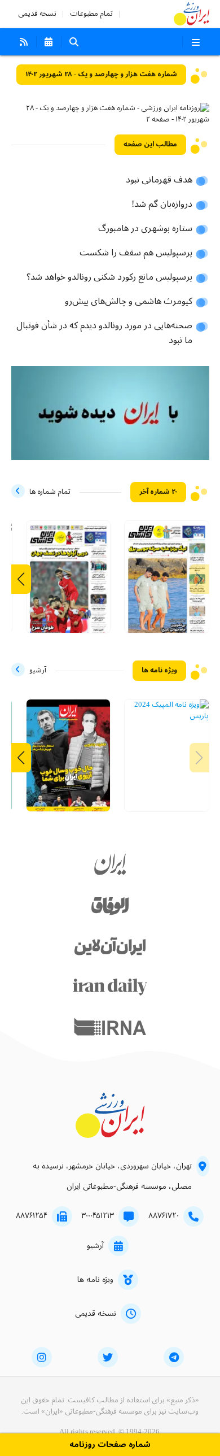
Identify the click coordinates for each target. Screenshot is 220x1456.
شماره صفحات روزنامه (110, 1445)
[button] (21, 579)
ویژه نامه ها (95, 1280)
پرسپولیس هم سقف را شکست (136, 253)
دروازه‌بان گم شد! (161, 204)
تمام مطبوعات (91, 14)
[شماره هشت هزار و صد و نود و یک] (69, 583)
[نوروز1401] (69, 761)
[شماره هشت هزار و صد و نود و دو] (167, 583)
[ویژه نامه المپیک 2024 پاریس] (167, 710)
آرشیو (95, 1246)
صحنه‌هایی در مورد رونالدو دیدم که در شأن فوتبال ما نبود (104, 333)
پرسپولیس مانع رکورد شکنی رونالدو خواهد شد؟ (109, 277)
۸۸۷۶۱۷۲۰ (163, 1216)
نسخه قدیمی (37, 14)
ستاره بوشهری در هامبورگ (145, 228)
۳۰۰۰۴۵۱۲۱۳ (97, 1216)
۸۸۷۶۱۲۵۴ (31, 1216)
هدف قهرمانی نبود (159, 180)
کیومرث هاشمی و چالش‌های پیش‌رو (128, 301)
